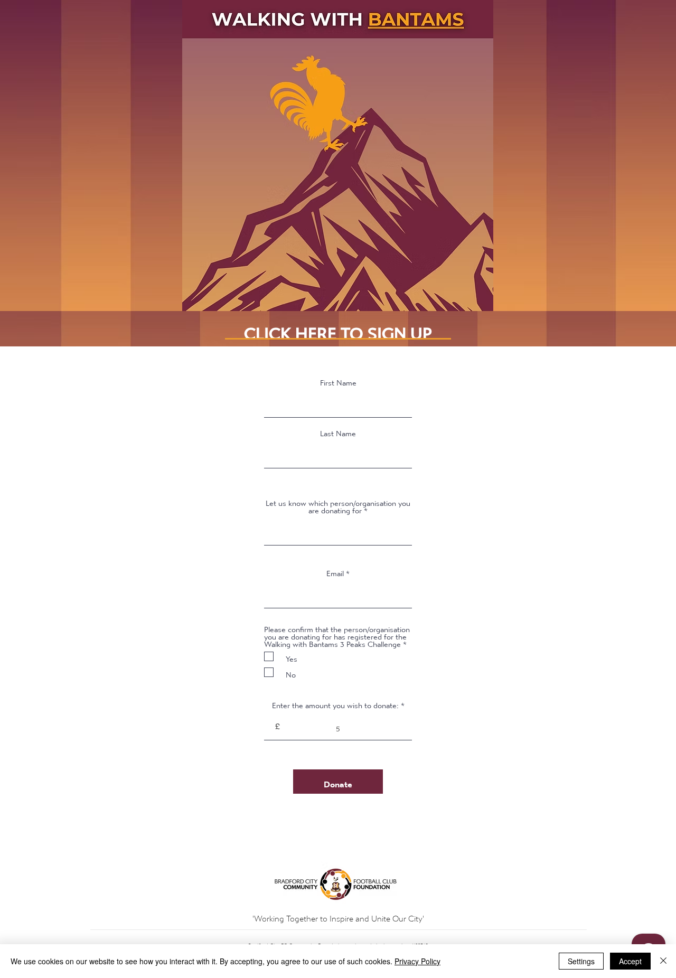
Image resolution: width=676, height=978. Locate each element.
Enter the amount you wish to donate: (335, 703)
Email (335, 571)
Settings (581, 961)
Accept (630, 961)
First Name (338, 380)
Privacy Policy (417, 961)
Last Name (338, 431)
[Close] (663, 961)
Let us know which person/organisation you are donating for (338, 504)
